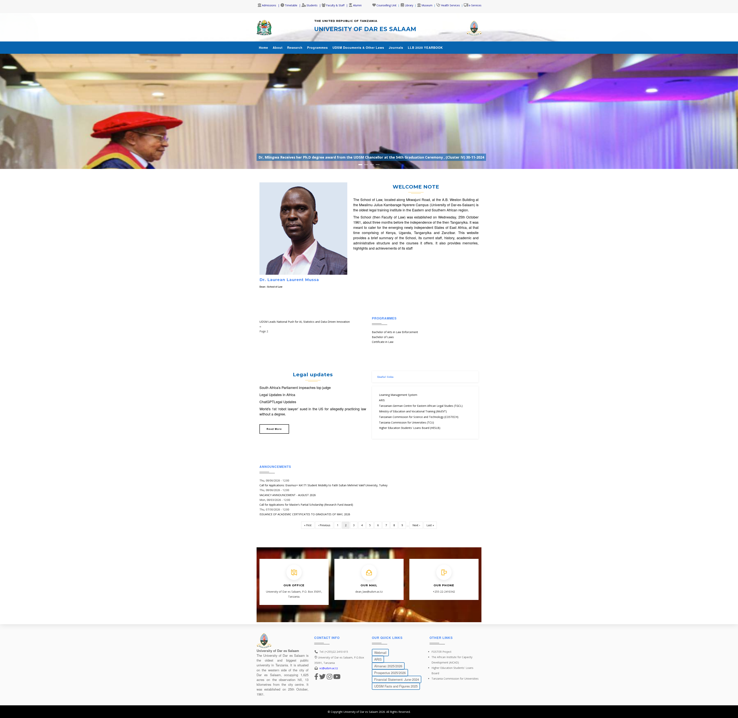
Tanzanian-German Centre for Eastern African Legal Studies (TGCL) (421, 406)
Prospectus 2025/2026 (390, 672)
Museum (426, 5)
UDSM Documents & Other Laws (358, 47)
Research (295, 47)
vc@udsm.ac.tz (328, 668)
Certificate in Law (382, 341)
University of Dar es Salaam (360, 712)
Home (263, 47)
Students (312, 5)
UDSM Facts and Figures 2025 (396, 686)
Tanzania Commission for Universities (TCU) (406, 422)
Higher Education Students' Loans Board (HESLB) (409, 428)
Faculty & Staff (335, 5)
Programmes (317, 47)
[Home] (264, 26)
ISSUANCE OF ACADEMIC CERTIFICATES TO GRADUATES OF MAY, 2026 (304, 514)
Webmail (380, 652)
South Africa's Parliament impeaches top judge (295, 387)
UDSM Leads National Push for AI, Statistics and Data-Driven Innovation (304, 321)
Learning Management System (398, 395)
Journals (396, 47)
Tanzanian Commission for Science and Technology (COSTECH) (418, 417)
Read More (274, 429)
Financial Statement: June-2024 (396, 679)
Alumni (357, 5)
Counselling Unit (386, 5)
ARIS (382, 400)
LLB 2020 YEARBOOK (425, 47)
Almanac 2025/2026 (388, 665)
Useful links (385, 377)
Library (409, 5)
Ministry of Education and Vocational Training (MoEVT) (413, 411)
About (278, 47)
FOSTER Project (441, 651)
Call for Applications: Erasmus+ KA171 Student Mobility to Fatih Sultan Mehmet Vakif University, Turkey (323, 485)
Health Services (450, 5)
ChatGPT (266, 401)
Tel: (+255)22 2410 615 (333, 651)
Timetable (291, 5)
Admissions (269, 5)
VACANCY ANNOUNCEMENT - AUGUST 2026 (287, 495)
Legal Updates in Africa (277, 394)
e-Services (475, 5)
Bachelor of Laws (383, 337)
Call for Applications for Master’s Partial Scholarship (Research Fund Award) (306, 504)
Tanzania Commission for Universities (455, 678)
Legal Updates (285, 401)
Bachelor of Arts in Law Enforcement (395, 332)
